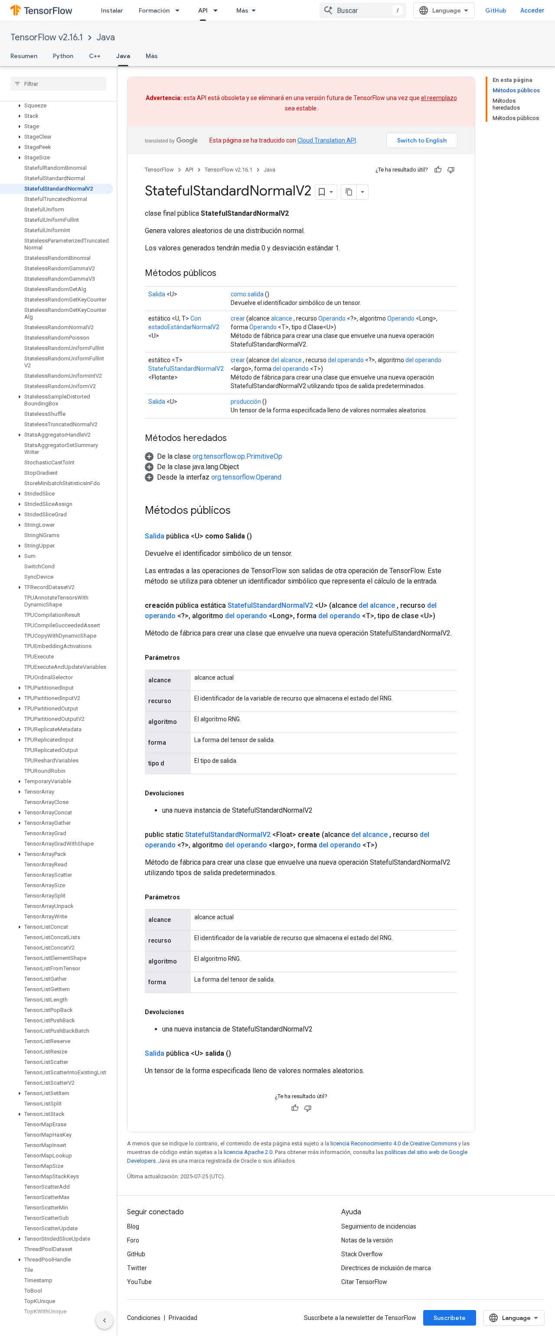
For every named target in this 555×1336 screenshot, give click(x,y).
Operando (332, 318)
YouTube (139, 1281)
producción (246, 401)
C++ (95, 56)
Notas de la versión (367, 1240)
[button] (56, 106)
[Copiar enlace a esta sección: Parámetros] (188, 657)
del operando (346, 360)
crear (238, 318)
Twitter (137, 1268)
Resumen (23, 56)
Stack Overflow (362, 1254)
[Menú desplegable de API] (218, 10)
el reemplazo (439, 97)
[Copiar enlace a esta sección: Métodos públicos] (225, 274)
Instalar (112, 10)
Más (242, 10)
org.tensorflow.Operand (246, 477)
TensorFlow (159, 169)
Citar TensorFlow (364, 1281)
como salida (247, 294)
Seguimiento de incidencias (378, 1226)
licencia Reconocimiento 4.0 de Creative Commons (393, 1143)
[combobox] (363, 10)
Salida (156, 294)
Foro (133, 1240)
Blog (133, 1226)
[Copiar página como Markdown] (349, 192)
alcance (281, 318)
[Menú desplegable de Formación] (180, 10)
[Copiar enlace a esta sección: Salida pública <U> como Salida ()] (262, 536)
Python (63, 56)
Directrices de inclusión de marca (386, 1268)
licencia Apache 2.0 (248, 1152)
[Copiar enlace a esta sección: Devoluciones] (193, 793)
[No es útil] (450, 169)
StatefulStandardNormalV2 (186, 368)
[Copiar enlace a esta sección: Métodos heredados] (235, 439)
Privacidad (183, 1317)
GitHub (495, 10)
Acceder (532, 10)
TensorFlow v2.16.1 (46, 37)
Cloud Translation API (326, 140)
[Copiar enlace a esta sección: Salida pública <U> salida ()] (241, 1053)
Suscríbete (450, 1318)
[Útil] (437, 169)
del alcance (286, 360)
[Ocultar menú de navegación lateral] (104, 1320)
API (203, 10)
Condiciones (143, 1317)
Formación (154, 10)
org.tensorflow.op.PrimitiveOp (237, 456)
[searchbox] (58, 84)
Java (106, 37)
